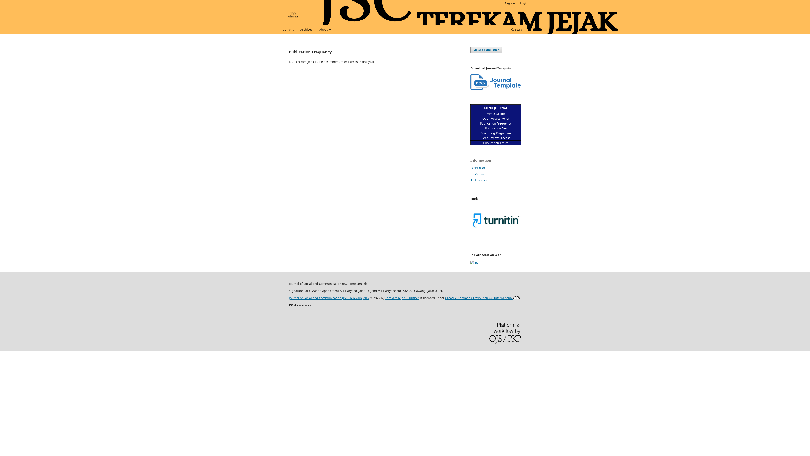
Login (523, 3)
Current (288, 29)
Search (519, 29)
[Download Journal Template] (495, 89)
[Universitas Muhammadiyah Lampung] (475, 263)
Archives (306, 29)
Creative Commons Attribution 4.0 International (479, 298)
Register (510, 3)
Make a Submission (486, 50)
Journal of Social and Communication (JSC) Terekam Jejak (329, 298)
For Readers (477, 168)
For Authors (477, 174)
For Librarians (479, 180)
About (323, 29)
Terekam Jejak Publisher (402, 298)
